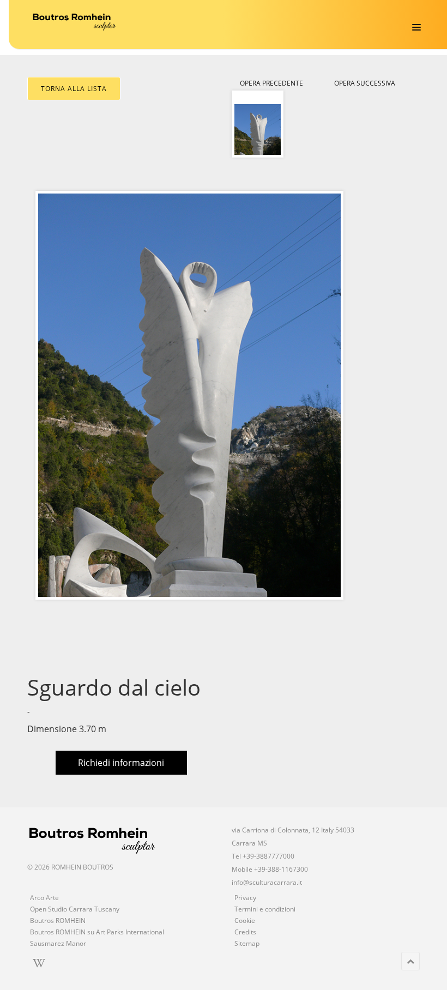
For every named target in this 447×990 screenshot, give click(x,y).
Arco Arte (44, 897)
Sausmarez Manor (58, 943)
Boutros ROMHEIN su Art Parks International (97, 932)
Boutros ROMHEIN (58, 920)
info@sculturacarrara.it (267, 882)
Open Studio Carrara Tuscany (74, 909)
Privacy (245, 897)
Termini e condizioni (264, 909)
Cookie (244, 920)
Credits (245, 932)
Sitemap (246, 943)
